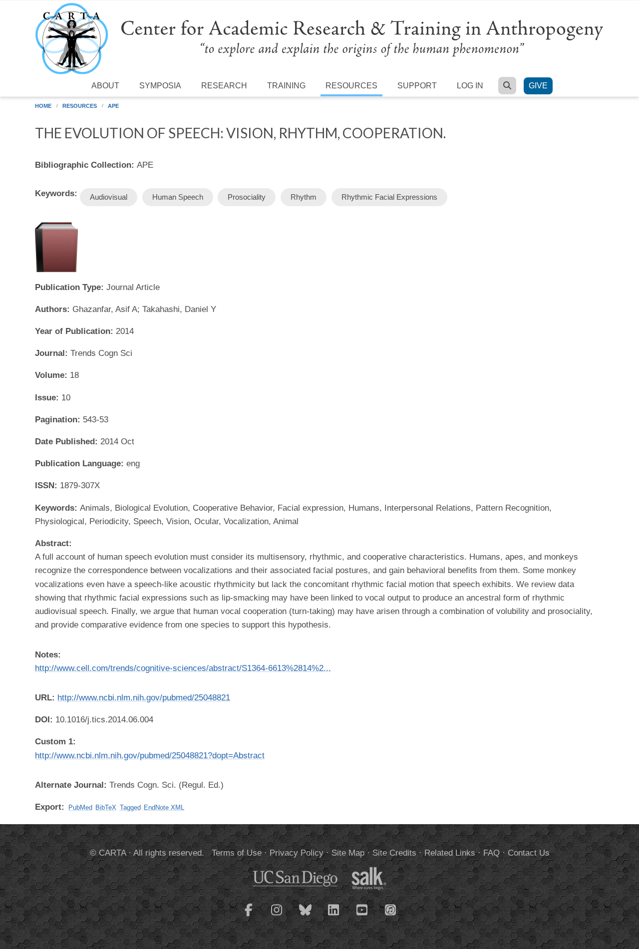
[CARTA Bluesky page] (305, 916)
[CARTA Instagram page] (277, 916)
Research (224, 85)
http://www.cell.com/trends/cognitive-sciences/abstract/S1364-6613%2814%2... (183, 668)
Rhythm (304, 197)
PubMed (80, 807)
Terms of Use (237, 853)
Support (417, 85)
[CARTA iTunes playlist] (390, 909)
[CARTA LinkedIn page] (333, 916)
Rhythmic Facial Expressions (389, 197)
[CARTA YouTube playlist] (362, 916)
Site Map (347, 853)
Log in (470, 85)
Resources (351, 85)
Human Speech (177, 197)
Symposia (160, 85)
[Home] (319, 38)
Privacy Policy (296, 853)
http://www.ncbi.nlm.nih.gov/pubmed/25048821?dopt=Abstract (150, 755)
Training (286, 85)
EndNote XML (164, 807)
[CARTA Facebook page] (248, 916)
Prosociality (247, 197)
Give (538, 85)
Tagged (130, 807)
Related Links (449, 853)
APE (113, 106)
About (105, 85)
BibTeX (105, 807)
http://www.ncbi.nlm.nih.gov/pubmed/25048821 (143, 697)
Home (43, 106)
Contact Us (529, 853)
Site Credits (394, 853)
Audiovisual (108, 197)
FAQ (491, 853)
